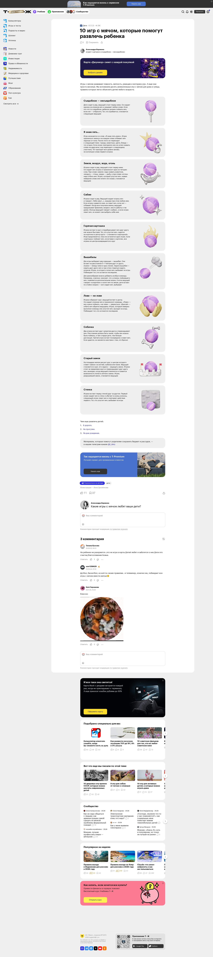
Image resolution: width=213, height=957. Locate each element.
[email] (82, 948)
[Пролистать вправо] (165, 733)
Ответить (84, 559)
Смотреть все (9, 104)
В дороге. (87, 425)
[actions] (102, 559)
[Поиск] (183, 11)
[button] (211, 1)
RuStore (154, 946)
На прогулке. (89, 429)
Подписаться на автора (93, 483)
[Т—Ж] (17, 12)
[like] (91, 559)
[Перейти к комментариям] (159, 822)
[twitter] (96, 948)
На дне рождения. (91, 433)
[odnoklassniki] (105, 948)
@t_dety (111, 444)
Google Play (140, 946)
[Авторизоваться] (208, 11)
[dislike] (98, 559)
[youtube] (100, 948)
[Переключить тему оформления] (191, 11)
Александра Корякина (100, 503)
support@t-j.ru (94, 937)
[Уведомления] (187, 11)
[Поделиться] (102, 42)
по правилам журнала (118, 529)
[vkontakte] (91, 948)
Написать (199, 12)
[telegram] (87, 948)
